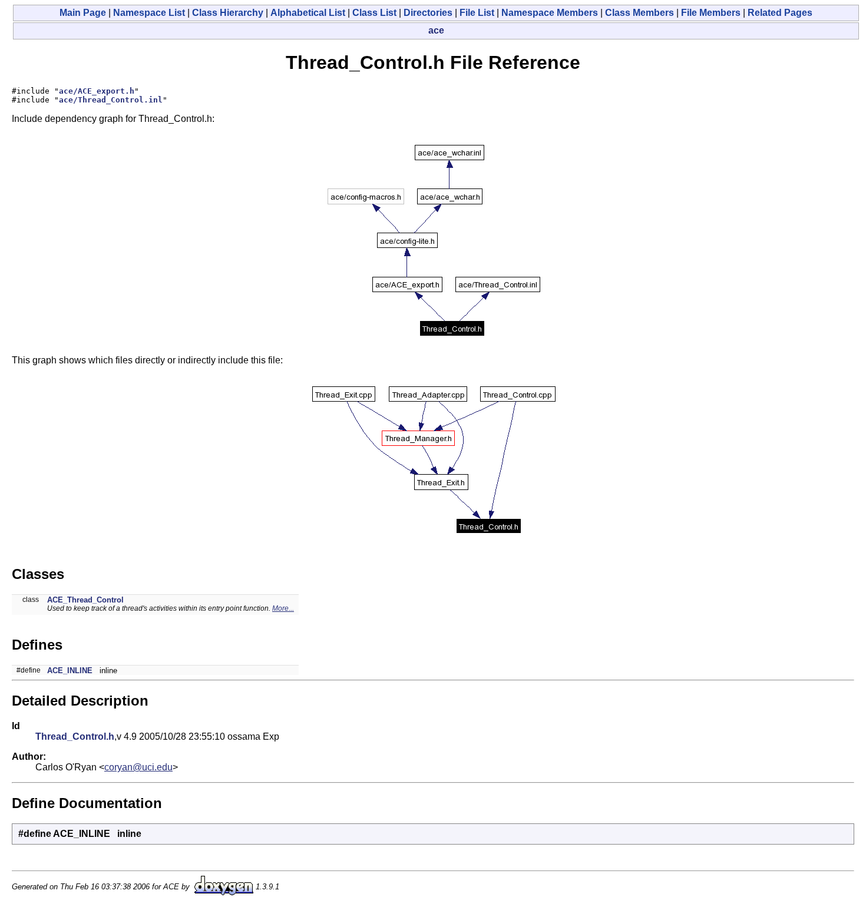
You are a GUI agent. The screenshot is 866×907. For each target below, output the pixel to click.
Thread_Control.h (74, 736)
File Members (711, 13)
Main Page (83, 13)
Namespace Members (549, 13)
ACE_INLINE (69, 670)
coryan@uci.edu (138, 767)
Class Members (639, 13)
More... (283, 608)
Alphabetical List (307, 13)
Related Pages (780, 13)
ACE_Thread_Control (85, 599)
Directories (428, 13)
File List (477, 13)
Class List (374, 13)
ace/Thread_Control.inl (111, 99)
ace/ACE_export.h (96, 91)
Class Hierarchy (227, 13)
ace (436, 30)
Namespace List (149, 13)
